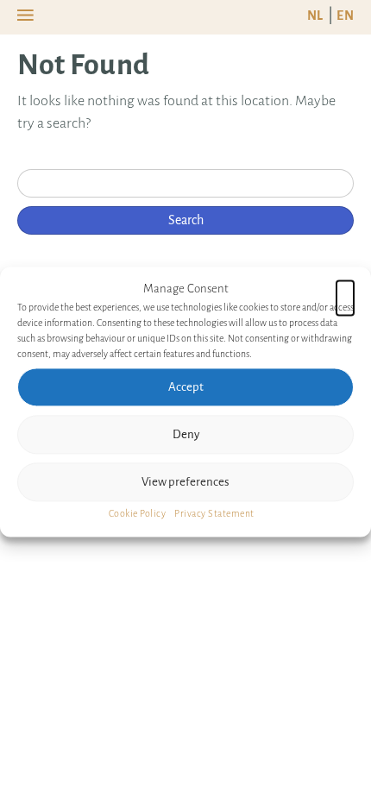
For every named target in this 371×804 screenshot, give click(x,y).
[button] (345, 289)
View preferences (185, 481)
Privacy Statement (214, 513)
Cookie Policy (138, 513)
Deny (186, 434)
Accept (186, 386)
